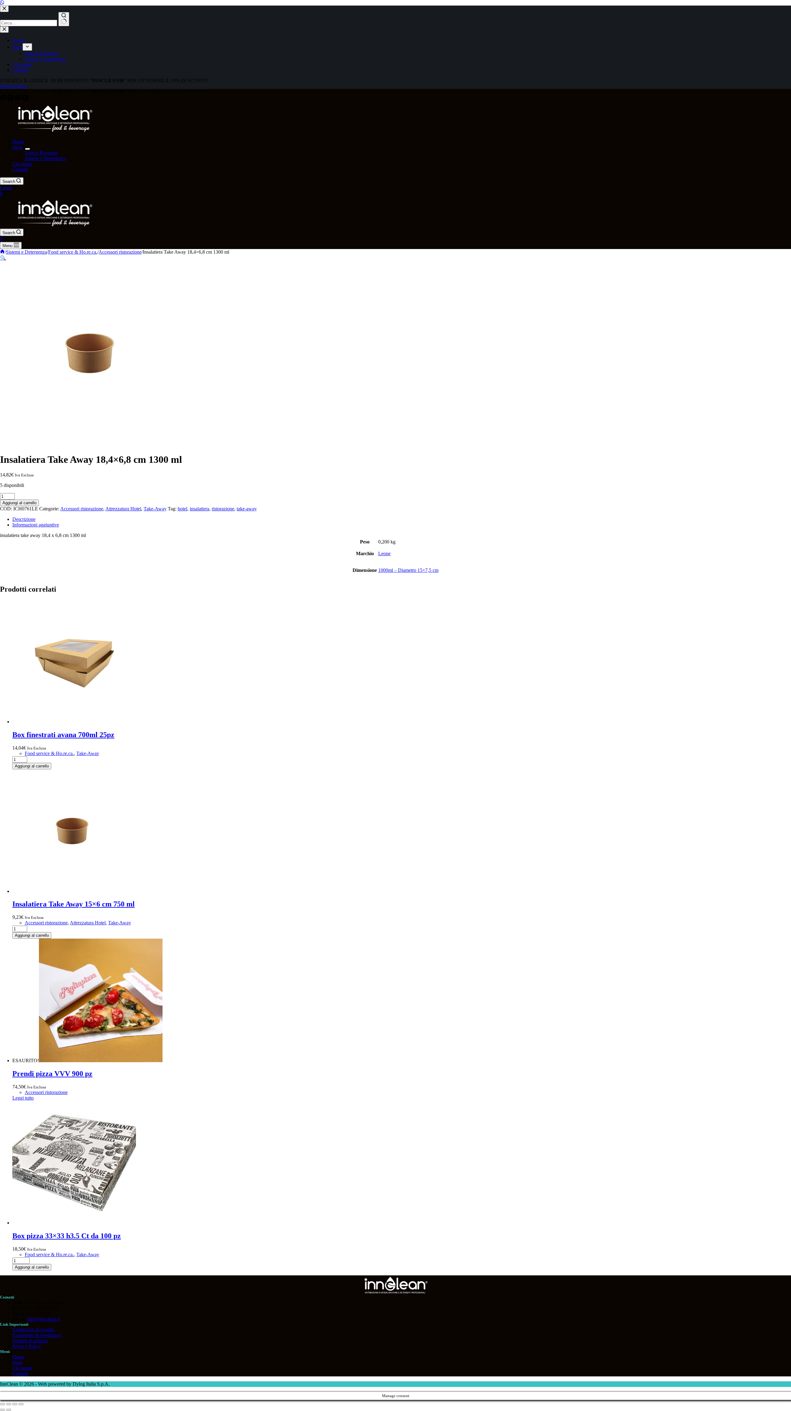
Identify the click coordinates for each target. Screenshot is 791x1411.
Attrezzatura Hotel (123, 508)
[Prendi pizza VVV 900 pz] (101, 1060)
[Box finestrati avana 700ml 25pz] (74, 721)
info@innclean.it (43, 1319)
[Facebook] (3, 99)
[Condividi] (14, 1404)
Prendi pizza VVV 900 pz (52, 1074)
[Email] (18, 99)
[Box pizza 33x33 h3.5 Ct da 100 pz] (74, 1222)
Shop (17, 147)
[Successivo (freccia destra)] (8, 1410)
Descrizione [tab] (24, 519)
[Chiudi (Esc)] (21, 1404)
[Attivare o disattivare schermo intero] (8, 1404)
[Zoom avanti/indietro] (2, 1404)
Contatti (20, 169)
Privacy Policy (26, 1346)
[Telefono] (25, 99)
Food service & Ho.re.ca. (49, 753)
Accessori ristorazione (81, 508)
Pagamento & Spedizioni (36, 1335)
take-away (247, 508)
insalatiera (199, 508)
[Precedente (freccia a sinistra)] (2, 1410)
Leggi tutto (23, 1097)
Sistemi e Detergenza (45, 158)
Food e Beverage (41, 152)
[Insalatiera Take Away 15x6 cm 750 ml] (74, 891)
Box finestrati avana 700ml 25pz (63, 735)
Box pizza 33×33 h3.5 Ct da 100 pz (66, 1236)
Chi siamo (22, 164)
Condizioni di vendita (33, 1329)
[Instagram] (11, 99)
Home (18, 141)
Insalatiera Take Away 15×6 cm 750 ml (73, 904)
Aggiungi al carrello (19, 503)
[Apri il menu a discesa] (27, 149)
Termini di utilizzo (30, 1340)
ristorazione (223, 508)
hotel (182, 508)
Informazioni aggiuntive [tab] (35, 524)
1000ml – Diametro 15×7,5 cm (408, 570)
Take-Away (155, 508)
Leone (384, 553)
